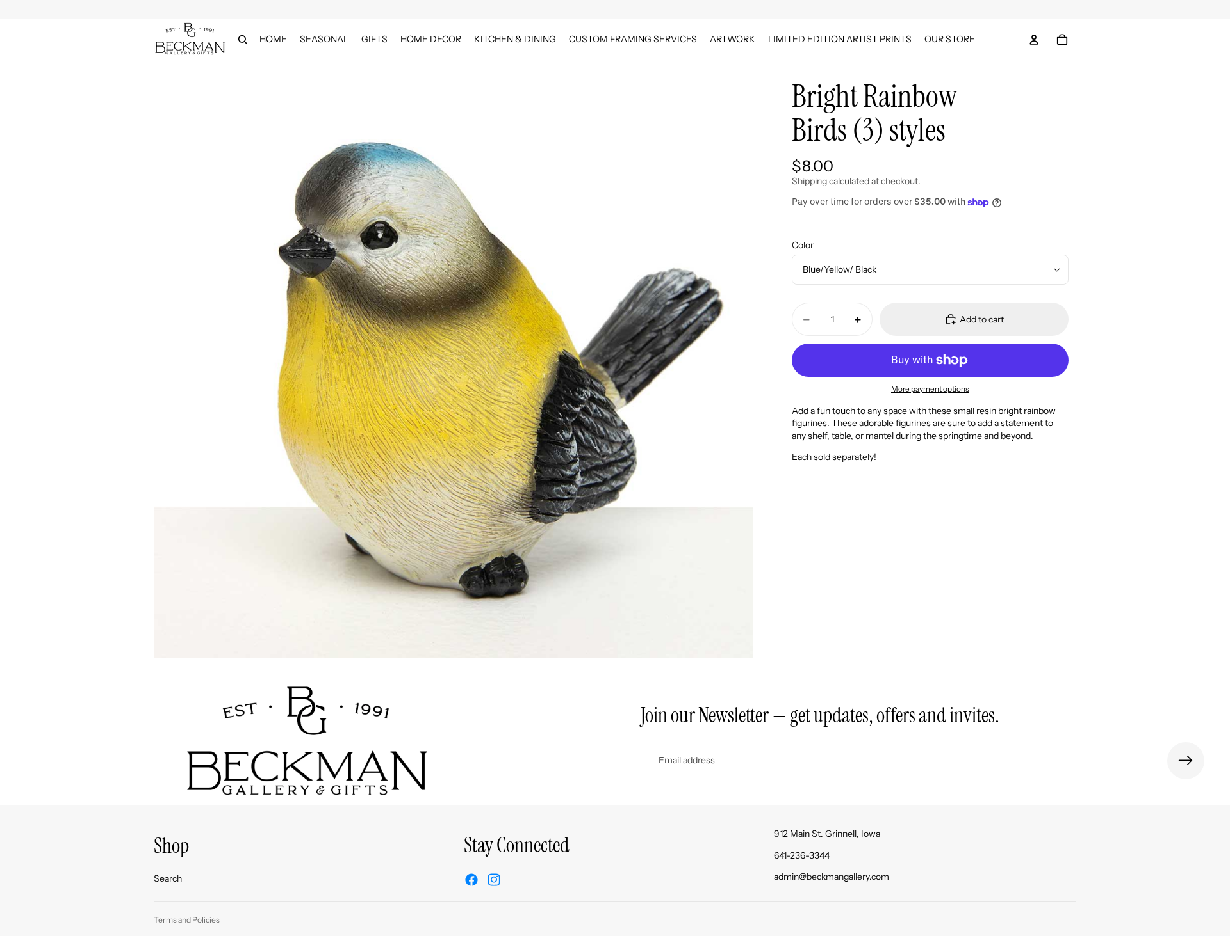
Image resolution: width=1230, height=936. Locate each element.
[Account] (1034, 40)
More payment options (930, 389)
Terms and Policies (187, 919)
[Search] (243, 40)
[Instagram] (494, 879)
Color (803, 245)
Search (168, 878)
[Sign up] (1185, 760)
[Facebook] (471, 879)
